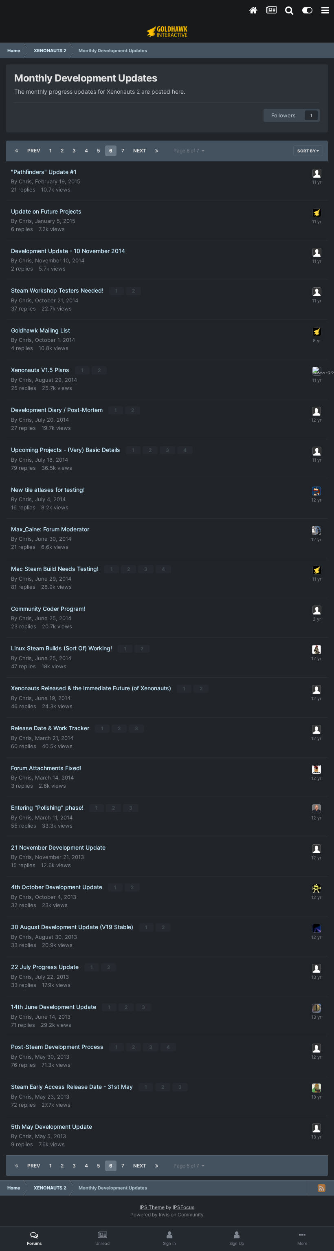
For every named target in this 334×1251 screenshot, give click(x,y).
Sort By (306, 150)
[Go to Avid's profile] (316, 1127)
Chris (25, 181)
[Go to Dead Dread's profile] (316, 291)
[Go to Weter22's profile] (316, 371)
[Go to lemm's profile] (316, 968)
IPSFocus (183, 1207)
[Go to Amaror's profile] (316, 173)
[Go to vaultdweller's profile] (316, 1048)
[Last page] (157, 150)
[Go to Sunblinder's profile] (316, 928)
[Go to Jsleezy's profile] (316, 530)
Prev (33, 151)
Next (139, 151)
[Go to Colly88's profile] (316, 610)
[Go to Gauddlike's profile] (316, 491)
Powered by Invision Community (167, 1214)
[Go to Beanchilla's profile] (316, 848)
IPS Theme (152, 1207)
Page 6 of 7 (188, 151)
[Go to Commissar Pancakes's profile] (316, 769)
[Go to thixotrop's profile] (316, 1008)
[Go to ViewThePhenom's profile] (316, 411)
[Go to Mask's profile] (316, 689)
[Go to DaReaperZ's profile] (316, 808)
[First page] (16, 150)
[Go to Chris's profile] (316, 212)
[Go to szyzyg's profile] (316, 252)
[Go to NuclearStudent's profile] (316, 451)
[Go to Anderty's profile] (316, 649)
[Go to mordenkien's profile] (316, 1088)
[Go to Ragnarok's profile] (316, 729)
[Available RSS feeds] (321, 1188)
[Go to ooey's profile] (316, 888)
